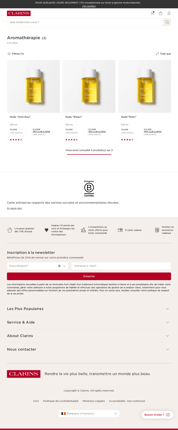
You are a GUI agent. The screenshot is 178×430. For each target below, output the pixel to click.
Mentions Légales (94, 398)
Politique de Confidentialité (60, 398)
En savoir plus (14, 208)
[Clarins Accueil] (19, 13)
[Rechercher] (167, 22)
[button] (12, 43)
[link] (41, 132)
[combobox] (37, 263)
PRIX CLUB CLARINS (41, 132)
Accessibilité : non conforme (127, 398)
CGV (36, 398)
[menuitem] (152, 13)
